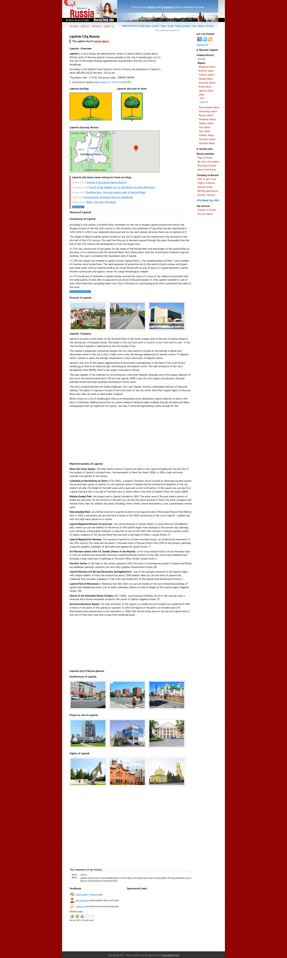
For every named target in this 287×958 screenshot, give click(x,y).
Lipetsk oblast (206, 90)
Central (155, 25)
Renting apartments (208, 190)
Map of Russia (205, 157)
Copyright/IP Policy (170, 955)
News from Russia (207, 169)
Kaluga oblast (206, 78)
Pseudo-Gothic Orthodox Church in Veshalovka (108, 197)
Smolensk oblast (207, 119)
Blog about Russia (207, 165)
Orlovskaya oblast (208, 111)
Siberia (201, 25)
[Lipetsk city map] (90, 171)
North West (145, 25)
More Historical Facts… (80, 291)
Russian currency (206, 194)
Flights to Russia (206, 183)
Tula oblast (204, 127)
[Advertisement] (176, 86)
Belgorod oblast (207, 66)
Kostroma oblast (207, 82)
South (170, 25)
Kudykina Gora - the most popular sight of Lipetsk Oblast (116, 192)
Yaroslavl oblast (207, 143)
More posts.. (78, 207)
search (107, 26)
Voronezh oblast (207, 139)
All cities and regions (208, 161)
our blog (74, 26)
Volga (163, 25)
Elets (202, 98)
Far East (210, 25)
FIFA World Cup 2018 (208, 200)
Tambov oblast (206, 123)
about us (85, 26)
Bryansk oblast (206, 70)
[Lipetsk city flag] (90, 120)
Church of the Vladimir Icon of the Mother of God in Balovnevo (122, 187)
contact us (96, 26)
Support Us (202, 44)
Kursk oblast (205, 86)
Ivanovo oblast (206, 74)
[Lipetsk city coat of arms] (131, 121)
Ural (194, 25)
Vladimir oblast (206, 135)
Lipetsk (203, 102)
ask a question (82, 900)
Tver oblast (204, 131)
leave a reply (82, 894)
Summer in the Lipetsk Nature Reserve (107, 182)
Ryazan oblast (206, 115)
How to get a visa (207, 179)
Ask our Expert (205, 213)
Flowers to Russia (207, 209)
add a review (97, 894)
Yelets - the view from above (101, 202)
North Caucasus (182, 25)
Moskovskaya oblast (209, 107)
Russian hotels (205, 186)
